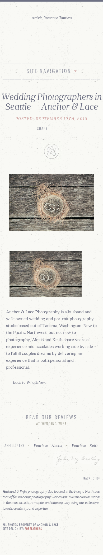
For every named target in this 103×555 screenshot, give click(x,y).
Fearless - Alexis (48, 445)
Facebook (57, 52)
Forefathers (33, 529)
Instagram (46, 52)
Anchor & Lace (51, 35)
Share (42, 129)
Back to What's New (29, 382)
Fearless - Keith (85, 445)
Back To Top (91, 478)
